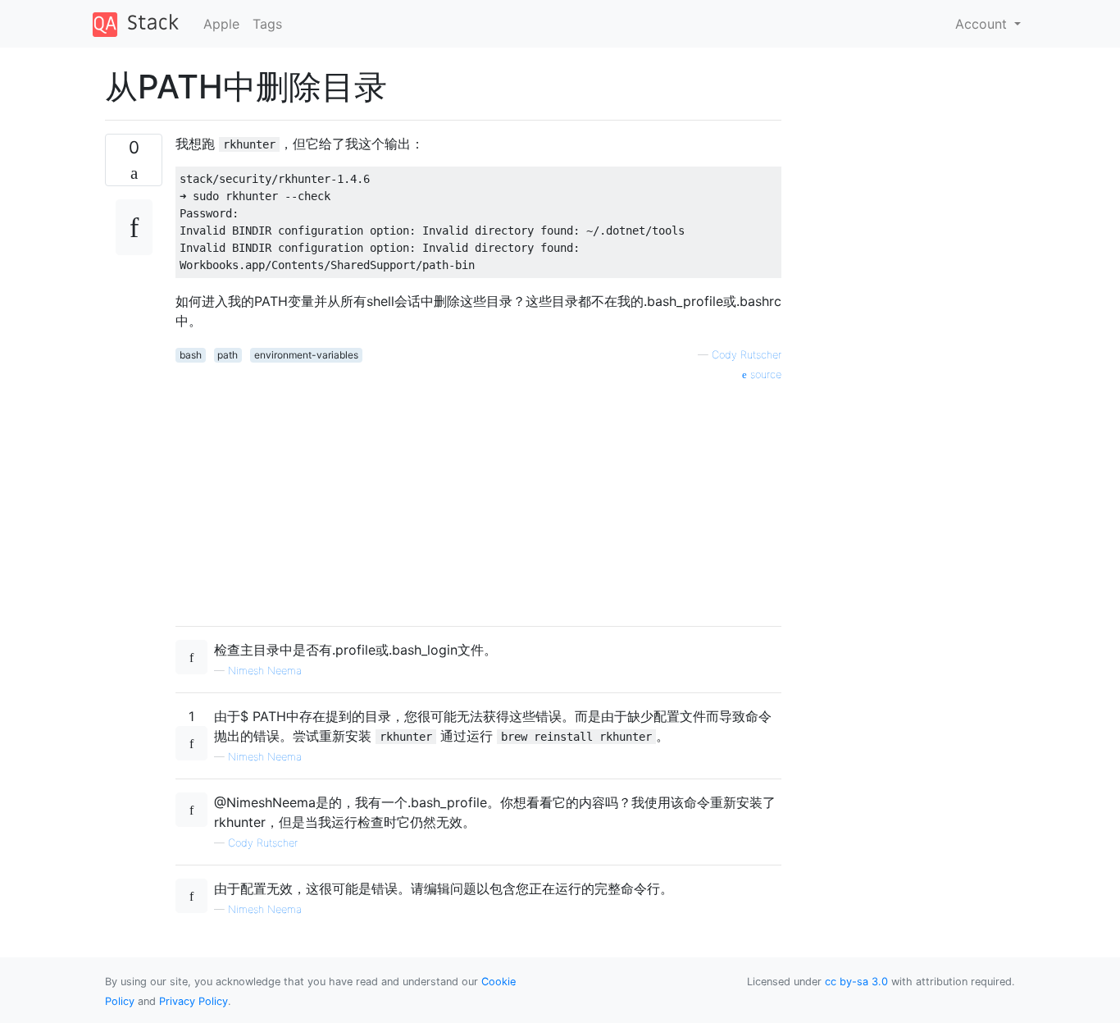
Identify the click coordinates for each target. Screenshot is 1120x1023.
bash (191, 355)
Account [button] (983, 24)
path (227, 355)
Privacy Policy (193, 1001)
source (764, 374)
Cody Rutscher (746, 355)
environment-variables (306, 355)
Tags (267, 24)
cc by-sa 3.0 (856, 981)
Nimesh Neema (265, 670)
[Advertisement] (478, 498)
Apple (221, 24)
